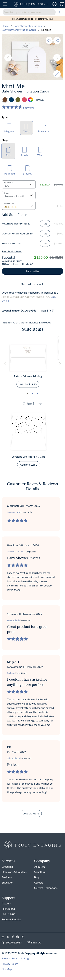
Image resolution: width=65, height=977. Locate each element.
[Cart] (61, 4)
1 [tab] (27, 393)
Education (7, 882)
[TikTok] (4, 936)
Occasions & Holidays (14, 871)
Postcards (44, 131)
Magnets (9, 131)
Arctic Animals (13, 620)
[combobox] (32, 12)
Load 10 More (31, 813)
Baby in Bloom (13, 758)
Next (57, 57)
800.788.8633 (14, 942)
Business (7, 877)
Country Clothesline (15, 551)
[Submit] (59, 12)
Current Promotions (46, 887)
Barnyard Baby (13, 512)
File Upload (8, 908)
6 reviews (28, 107)
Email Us (36, 942)
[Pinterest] (19, 936)
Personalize (32, 271)
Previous (8, 57)
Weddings (7, 866)
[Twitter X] (9, 936)
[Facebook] (14, 936)
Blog (36, 877)
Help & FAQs (9, 914)
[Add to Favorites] (49, 40)
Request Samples (11, 919)
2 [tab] (32, 393)
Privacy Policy (10, 963)
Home (5, 25)
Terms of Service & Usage (16, 958)
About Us (39, 866)
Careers (38, 882)
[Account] (54, 4)
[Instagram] (24, 936)
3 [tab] (37, 393)
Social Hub (40, 871)
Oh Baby (11, 673)
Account (6, 903)
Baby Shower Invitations (28, 25)
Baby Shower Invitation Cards (19, 29)
